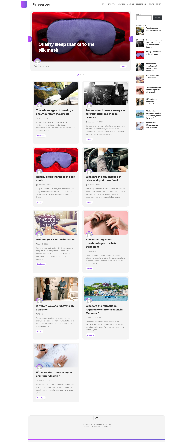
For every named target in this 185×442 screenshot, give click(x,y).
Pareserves (41, 4)
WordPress (96, 427)
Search (138, 14)
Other (158, 4)
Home (103, 4)
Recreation (141, 4)
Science (130, 4)
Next (131, 39)
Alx (110, 427)
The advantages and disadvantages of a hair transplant (101, 243)
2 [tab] (80, 74)
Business (121, 4)
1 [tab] (78, 75)
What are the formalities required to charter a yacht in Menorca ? (104, 309)
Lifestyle (111, 4)
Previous (30, 39)
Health (151, 4)
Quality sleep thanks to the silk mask (45, 13)
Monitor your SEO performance (55, 239)
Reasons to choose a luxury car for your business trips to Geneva (105, 114)
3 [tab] (83, 74)
